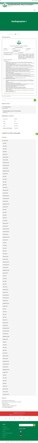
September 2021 (6, 303)
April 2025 (5, 184)
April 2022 (5, 284)
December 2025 (6, 162)
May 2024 (5, 215)
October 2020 (5, 333)
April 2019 (4, 383)
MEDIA (4, 431)
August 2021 (5, 306)
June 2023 (5, 245)
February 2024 (5, 223)
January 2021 (5, 325)
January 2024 (5, 226)
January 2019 (5, 391)
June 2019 (4, 377)
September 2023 (6, 237)
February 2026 (5, 157)
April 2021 (4, 317)
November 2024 (6, 198)
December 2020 (6, 328)
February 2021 (5, 322)
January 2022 (5, 292)
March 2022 (5, 286)
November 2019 (6, 364)
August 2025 (5, 173)
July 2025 (4, 176)
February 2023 (5, 256)
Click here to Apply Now (6, 96)
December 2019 (6, 361)
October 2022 (5, 267)
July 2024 (4, 209)
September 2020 (6, 336)
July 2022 (4, 275)
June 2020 (5, 344)
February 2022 (5, 289)
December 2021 (6, 295)
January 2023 (5, 259)
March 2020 (5, 353)
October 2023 (5, 234)
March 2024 (5, 220)
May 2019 (4, 380)
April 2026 (5, 151)
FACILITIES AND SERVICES (7, 433)
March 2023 (5, 253)
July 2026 (4, 143)
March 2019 (5, 386)
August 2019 (5, 372)
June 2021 (4, 311)
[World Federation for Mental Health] (30, 418)
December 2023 (6, 228)
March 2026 (5, 154)
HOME (4, 437)
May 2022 (5, 281)
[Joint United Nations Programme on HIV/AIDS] (25, 418)
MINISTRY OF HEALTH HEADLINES (11, 133)
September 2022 (6, 270)
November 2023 (6, 231)
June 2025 (5, 179)
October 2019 (5, 366)
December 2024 (6, 195)
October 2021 (5, 300)
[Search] (35, 100)
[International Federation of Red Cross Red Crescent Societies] (16, 418)
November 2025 (6, 165)
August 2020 (5, 339)
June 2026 (5, 146)
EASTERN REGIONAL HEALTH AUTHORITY (20, 4)
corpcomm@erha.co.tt (8, 407)
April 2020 (5, 350)
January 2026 (5, 159)
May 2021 (4, 314)
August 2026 (5, 140)
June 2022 (5, 278)
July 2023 (4, 242)
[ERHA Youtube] (27, 435)
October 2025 (5, 168)
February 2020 (5, 355)
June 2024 (5, 212)
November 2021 (6, 297)
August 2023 (5, 239)
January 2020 (5, 358)
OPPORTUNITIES (6, 429)
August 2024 (5, 206)
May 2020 (5, 347)
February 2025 (5, 190)
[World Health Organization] (11, 418)
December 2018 (6, 394)
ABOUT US (5, 435)
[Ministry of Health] (7, 418)
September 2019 (6, 369)
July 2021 (4, 308)
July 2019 (4, 375)
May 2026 (5, 148)
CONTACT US (5, 427)
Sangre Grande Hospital (7, 128)
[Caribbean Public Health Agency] (20, 418)
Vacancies (18, 34)
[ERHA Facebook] (27, 432)
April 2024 (5, 217)
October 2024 (5, 201)
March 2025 (5, 187)
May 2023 (5, 248)
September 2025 (6, 170)
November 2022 (6, 264)
